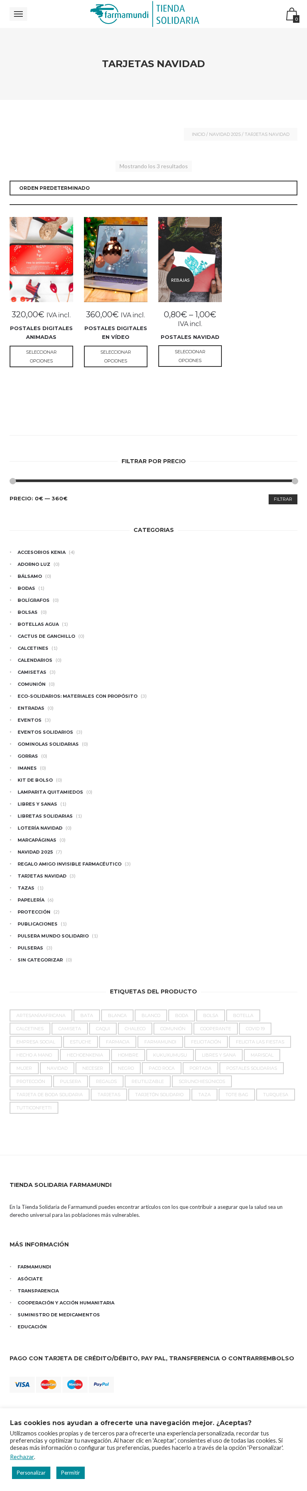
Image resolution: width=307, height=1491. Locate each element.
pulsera (70, 1081)
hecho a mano (34, 1055)
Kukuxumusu (170, 1055)
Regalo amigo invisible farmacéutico (70, 864)
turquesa (275, 1094)
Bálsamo (30, 576)
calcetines (30, 1028)
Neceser (92, 1068)
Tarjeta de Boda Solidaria (49, 1094)
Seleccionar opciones (41, 356)
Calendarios (35, 660)
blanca (117, 1015)
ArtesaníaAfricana (41, 1015)
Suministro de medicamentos (59, 1315)
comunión (172, 1028)
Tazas (26, 888)
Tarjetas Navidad (42, 876)
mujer (24, 1068)
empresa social (35, 1042)
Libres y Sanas (37, 804)
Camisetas (32, 672)
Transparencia (38, 1291)
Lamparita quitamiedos (50, 792)
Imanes (27, 768)
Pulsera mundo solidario (53, 936)
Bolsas (28, 612)
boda (181, 1015)
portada (200, 1068)
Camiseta (69, 1028)
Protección (34, 912)
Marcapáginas (37, 840)
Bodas (26, 588)
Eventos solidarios (45, 732)
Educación (32, 1327)
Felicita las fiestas (260, 1042)
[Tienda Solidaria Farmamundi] (153, 14)
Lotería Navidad (40, 828)
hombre (128, 1055)
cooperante (215, 1028)
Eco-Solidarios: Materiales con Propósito (78, 696)
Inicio (198, 134)
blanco (151, 1015)
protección (30, 1081)
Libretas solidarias (45, 816)
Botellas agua (38, 624)
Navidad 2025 (225, 134)
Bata (86, 1015)
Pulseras (30, 948)
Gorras (28, 756)
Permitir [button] (70, 1472)
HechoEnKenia (85, 1055)
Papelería (31, 900)
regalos (106, 1081)
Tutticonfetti (34, 1108)
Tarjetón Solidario (159, 1094)
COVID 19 (255, 1028)
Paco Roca (162, 1068)
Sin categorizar (40, 960)
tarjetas (109, 1094)
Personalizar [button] (31, 1472)
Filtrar (283, 499)
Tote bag (236, 1094)
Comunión (32, 684)
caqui (103, 1028)
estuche (80, 1042)
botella (243, 1015)
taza (204, 1094)
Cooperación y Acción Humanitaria (66, 1303)
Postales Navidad (190, 337)
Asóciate (30, 1279)
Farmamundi (160, 1042)
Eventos (30, 720)
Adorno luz (34, 564)
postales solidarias (251, 1068)
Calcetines (33, 648)
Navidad (57, 1068)
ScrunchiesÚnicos (202, 1081)
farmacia (118, 1042)
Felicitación (206, 1042)
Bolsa (210, 1015)
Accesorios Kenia (42, 552)
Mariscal (262, 1055)
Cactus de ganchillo (46, 636)
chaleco (135, 1028)
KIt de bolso (35, 780)
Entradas (31, 708)
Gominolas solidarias (48, 744)
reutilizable (148, 1081)
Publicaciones (38, 924)
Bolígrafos (34, 600)
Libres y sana (219, 1055)
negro (126, 1068)
